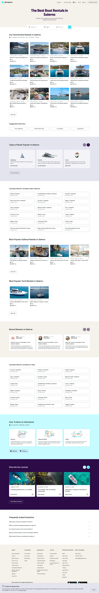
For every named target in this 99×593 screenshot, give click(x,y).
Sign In (84, 2)
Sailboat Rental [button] (40, 567)
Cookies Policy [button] (15, 565)
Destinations (52, 560)
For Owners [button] (27, 556)
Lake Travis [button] (65, 563)
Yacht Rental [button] (40, 565)
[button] (67, 2)
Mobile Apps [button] (27, 558)
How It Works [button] (27, 553)
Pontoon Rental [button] (40, 563)
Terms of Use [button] (39, 588)
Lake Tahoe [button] (65, 558)
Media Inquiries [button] (15, 558)
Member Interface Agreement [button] (16, 571)
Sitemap (13, 573)
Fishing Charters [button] (40, 558)
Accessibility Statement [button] (17, 567)
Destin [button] (63, 574)
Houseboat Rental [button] (41, 560)
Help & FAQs (78, 553)
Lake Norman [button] (65, 570)
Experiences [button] (40, 550)
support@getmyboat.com (80, 558)
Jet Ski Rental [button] (40, 556)
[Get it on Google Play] (23, 451)
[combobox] (35, 27)
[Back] (84, 145)
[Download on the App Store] (13, 451)
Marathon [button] (64, 577)
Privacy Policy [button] (22, 590)
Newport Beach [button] (65, 565)
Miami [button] (63, 553)
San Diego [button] (64, 560)
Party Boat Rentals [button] (41, 573)
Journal (52, 550)
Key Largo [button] (64, 572)
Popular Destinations (68, 550)
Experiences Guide (54, 558)
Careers (13, 556)
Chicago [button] (64, 567)
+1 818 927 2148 (78, 556)
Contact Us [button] (14, 576)
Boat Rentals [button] (40, 553)
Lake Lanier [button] (65, 556)
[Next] (88, 145)
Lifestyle (51, 556)
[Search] (70, 27)
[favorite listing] (28, 55)
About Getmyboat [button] (16, 553)
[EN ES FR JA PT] (74, 2)
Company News (53, 553)
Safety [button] (25, 560)
